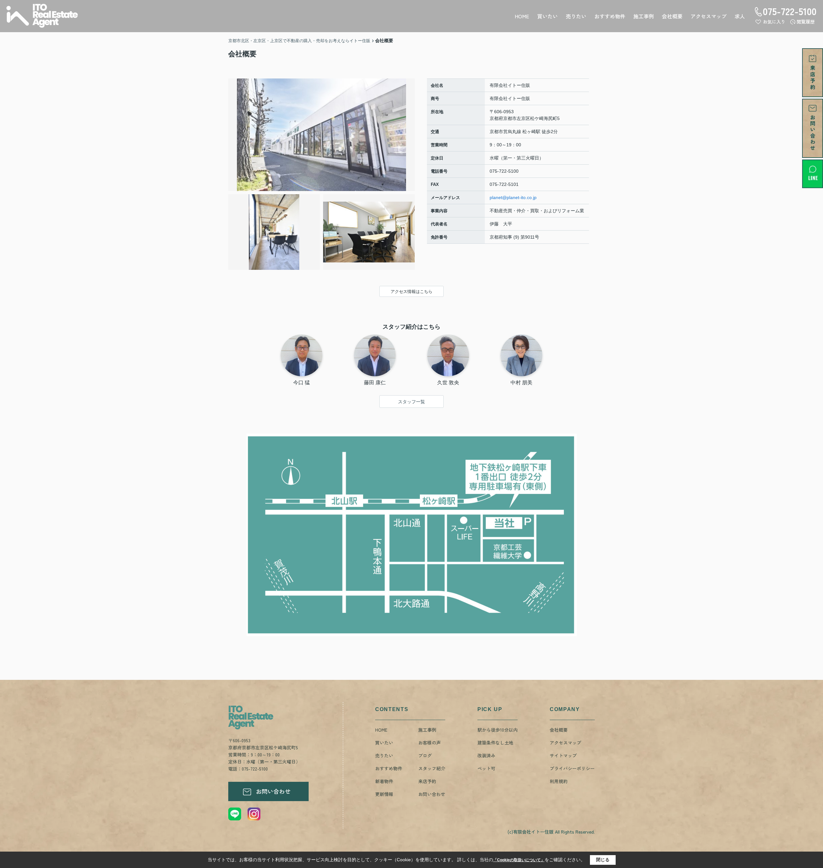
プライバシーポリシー (572, 768)
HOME (522, 16)
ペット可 (486, 768)
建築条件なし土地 (495, 742)
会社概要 (672, 16)
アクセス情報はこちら (411, 291)
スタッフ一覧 (411, 401)
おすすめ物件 (609, 16)
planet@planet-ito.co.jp (513, 197)
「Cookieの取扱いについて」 (519, 860)
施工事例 (643, 16)
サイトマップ (563, 755)
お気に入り (774, 21)
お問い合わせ (273, 791)
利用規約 (559, 781)
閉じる (603, 859)
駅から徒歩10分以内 (497, 729)
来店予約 (427, 781)
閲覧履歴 (806, 21)
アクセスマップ (709, 16)
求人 (740, 16)
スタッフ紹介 (431, 768)
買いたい (547, 16)
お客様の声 (429, 742)
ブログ (425, 755)
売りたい (576, 16)
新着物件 (384, 781)
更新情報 (384, 794)
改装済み (486, 755)
